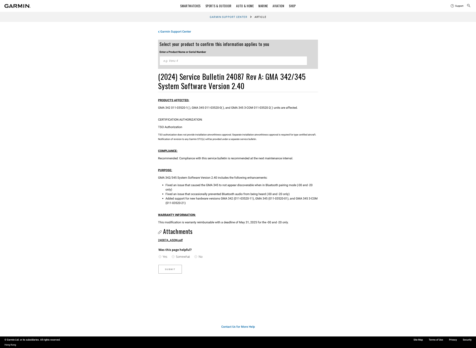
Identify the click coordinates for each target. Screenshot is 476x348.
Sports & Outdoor (218, 6)
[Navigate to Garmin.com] (17, 6)
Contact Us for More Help (238, 326)
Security (467, 339)
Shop (292, 6)
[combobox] (233, 61)
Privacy (453, 339)
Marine (263, 6)
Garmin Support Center (228, 16)
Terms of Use (436, 339)
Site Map (418, 339)
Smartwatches (190, 6)
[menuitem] (457, 6)
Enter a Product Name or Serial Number (183, 51)
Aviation (278, 6)
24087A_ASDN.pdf (170, 240)
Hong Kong (10, 344)
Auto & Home (245, 6)
